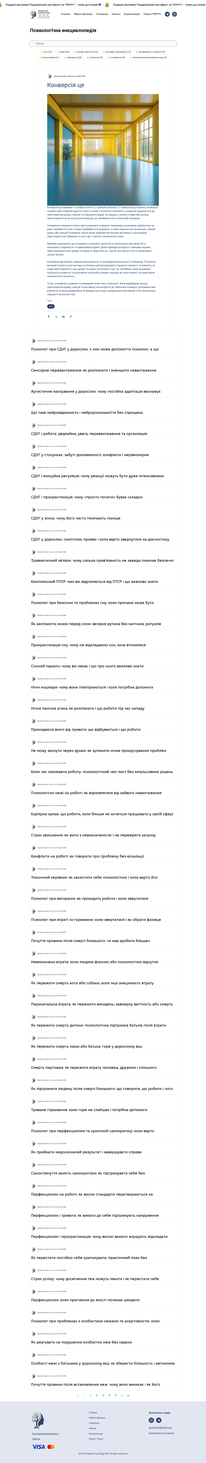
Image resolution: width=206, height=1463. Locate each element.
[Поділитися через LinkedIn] (63, 316)
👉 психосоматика (50, 57)
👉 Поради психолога (87, 52)
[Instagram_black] (174, 14)
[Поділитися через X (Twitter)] (56, 316)
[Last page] (128, 1395)
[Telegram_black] (167, 14)
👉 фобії (64, 52)
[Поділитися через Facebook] (48, 316)
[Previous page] (84, 1395)
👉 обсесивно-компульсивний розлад (149, 57)
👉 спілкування (117, 57)
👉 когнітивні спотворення (118, 52)
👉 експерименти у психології (151, 52)
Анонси (93, 1428)
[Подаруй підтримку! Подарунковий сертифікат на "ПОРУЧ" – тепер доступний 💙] (103, 5)
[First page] (77, 1395)
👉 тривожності (74, 57)
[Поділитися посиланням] (70, 316)
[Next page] (122, 1395)
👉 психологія (96, 57)
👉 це (47, 52)
